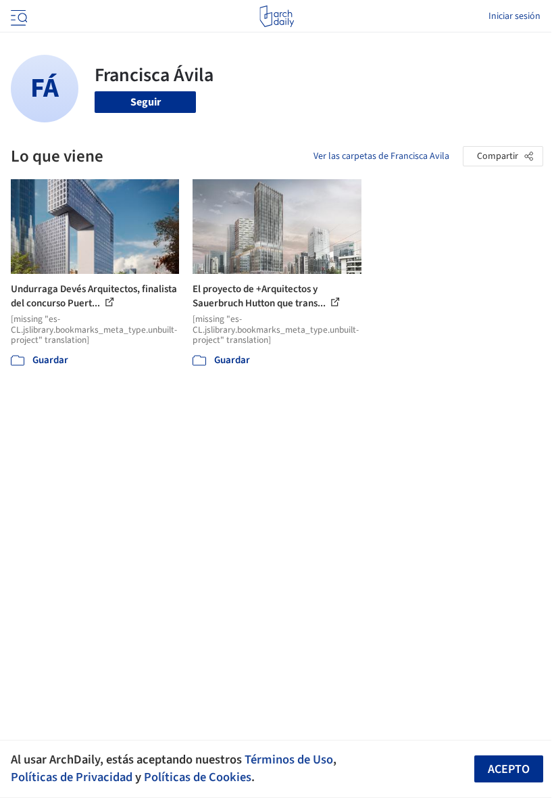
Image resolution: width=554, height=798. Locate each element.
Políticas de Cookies (197, 777)
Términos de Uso (289, 759)
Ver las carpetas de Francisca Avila (381, 156)
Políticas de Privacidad (71, 777)
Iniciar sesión (514, 16)
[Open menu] (17, 16)
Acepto (509, 769)
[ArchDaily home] (276, 16)
